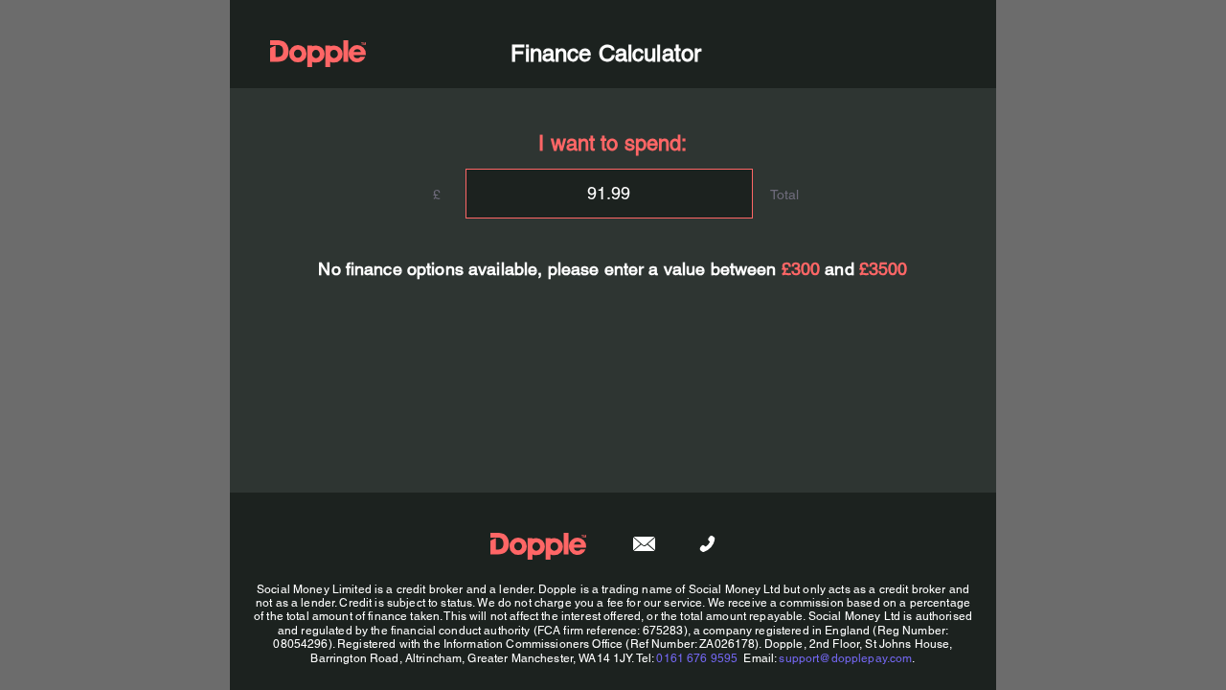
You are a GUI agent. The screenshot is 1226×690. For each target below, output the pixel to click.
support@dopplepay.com (845, 658)
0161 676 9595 (697, 658)
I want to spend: (612, 143)
